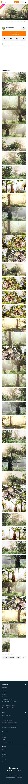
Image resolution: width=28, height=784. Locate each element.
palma (18, 667)
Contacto (4, 747)
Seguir (23, 28)
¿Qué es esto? (14, 44)
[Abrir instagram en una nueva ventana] (9, 780)
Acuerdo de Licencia (6, 725)
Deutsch (4, 766)
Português (4, 764)
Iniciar (22, 2)
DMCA (3, 727)
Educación (4, 706)
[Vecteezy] (2, 2)
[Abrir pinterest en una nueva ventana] (13, 780)
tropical (5, 667)
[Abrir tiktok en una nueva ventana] (15, 780)
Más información (6, 46)
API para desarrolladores (7, 709)
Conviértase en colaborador (8, 752)
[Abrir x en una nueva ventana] (17, 780)
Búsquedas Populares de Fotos (8, 734)
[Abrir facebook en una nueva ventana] (7, 780)
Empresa (4, 704)
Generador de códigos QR (7, 717)
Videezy (3, 702)
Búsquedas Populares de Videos (9, 737)
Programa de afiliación (7, 730)
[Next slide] (23, 667)
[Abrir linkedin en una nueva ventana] (11, 780)
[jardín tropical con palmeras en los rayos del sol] (5, 76)
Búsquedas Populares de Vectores (9, 732)
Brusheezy (4, 697)
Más (3, 771)
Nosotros (4, 749)
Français (4, 769)
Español (4, 762)
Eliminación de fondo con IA (8, 715)
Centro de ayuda (5, 745)
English (3, 759)
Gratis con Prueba (14, 33)
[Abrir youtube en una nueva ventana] (19, 780)
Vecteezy (4, 699)
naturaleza (12, 667)
